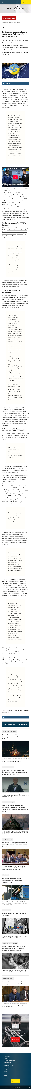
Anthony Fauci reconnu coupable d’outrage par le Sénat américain (12, 983)
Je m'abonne (26, 2)
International (7, 1067)
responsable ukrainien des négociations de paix (14, 498)
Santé (5, 1077)
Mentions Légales (7, 1062)
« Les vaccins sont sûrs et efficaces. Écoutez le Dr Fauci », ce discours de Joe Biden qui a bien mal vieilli (14, 772)
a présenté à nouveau (16, 205)
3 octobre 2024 (8, 433)
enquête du (15, 488)
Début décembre (6, 475)
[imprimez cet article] (3, 28)
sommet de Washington (12, 295)
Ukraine (6, 1069)
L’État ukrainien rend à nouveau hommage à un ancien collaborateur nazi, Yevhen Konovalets (15, 737)
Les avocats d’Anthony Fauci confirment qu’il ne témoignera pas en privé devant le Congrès (15, 845)
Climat (5, 1075)
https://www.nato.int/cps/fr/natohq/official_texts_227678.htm (15, 397)
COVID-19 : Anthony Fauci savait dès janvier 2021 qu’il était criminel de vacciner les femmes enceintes (14, 948)
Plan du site (6, 1058)
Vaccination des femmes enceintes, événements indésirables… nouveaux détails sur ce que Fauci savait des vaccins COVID (15, 808)
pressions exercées (14, 593)
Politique (6, 1073)
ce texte (4, 415)
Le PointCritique (15, 8)
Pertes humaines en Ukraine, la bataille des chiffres (14, 914)
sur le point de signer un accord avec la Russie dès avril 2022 (15, 492)
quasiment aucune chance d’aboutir (15, 650)
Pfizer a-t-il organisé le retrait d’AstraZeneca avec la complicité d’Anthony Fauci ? (12, 880)
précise (14, 286)
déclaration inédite (16, 93)
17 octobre (6, 466)
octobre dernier (21, 203)
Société (5, 1071)
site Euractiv (6, 579)
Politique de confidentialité (9, 1060)
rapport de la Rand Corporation (10, 538)
